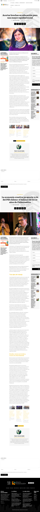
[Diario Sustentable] (19, 146)
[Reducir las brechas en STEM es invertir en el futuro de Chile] (12, 126)
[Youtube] (38, 0)
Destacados (2, 62)
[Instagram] (36, 0)
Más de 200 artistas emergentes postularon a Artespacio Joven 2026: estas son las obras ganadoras (16, 500)
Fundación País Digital (21, 140)
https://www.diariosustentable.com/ (19, 152)
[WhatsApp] (22, 24)
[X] (37, 0)
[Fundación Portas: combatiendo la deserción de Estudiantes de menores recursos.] (26, 126)
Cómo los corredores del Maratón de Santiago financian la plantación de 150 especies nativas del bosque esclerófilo (27, 505)
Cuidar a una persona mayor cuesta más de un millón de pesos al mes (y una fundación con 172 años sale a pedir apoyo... (27, 500)
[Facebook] (35, 0)
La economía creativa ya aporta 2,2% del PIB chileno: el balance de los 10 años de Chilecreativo (33, 93)
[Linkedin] (25, 24)
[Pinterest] (20, 24)
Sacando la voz (20, 12)
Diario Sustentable (16, 20)
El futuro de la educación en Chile (18, 131)
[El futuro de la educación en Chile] (19, 126)
